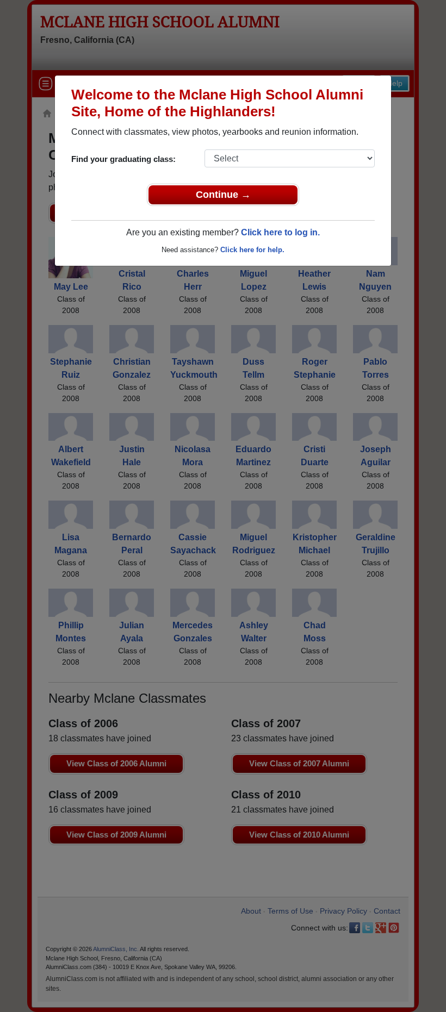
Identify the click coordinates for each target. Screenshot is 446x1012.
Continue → (223, 194)
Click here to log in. (280, 232)
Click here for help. (252, 250)
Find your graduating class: (123, 159)
